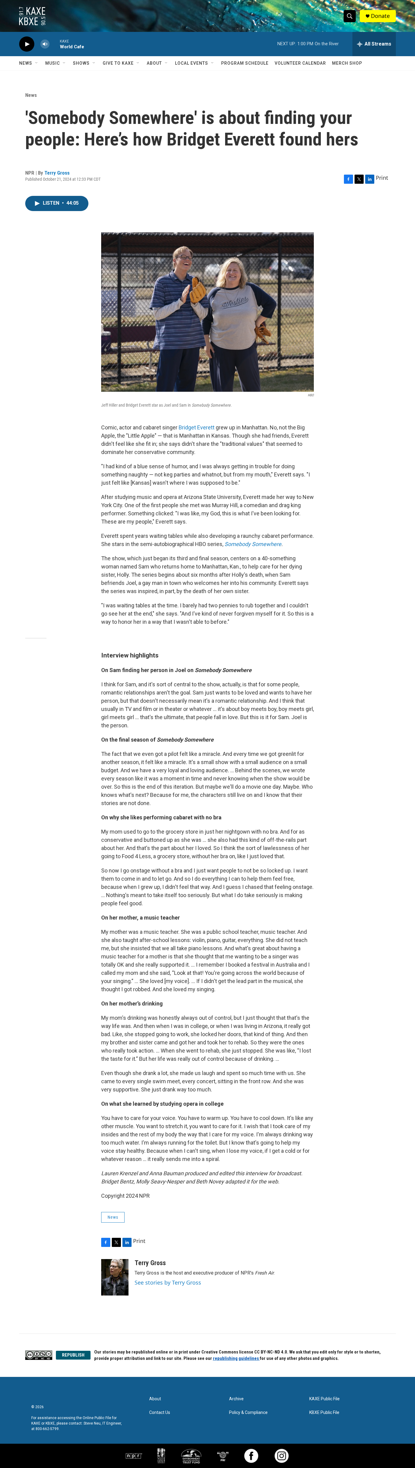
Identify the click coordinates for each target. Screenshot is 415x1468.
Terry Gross (57, 173)
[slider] (55, 44)
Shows (81, 63)
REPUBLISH (73, 1355)
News (25, 63)
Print (382, 177)
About (154, 63)
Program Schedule (245, 63)
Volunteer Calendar (300, 63)
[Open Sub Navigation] (36, 63)
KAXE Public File (324, 1399)
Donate (380, 16)
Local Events (191, 63)
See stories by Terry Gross (168, 1282)
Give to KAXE (118, 63)
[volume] (45, 44)
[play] (27, 44)
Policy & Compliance (248, 1412)
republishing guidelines (236, 1358)
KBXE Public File (324, 1412)
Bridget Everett (196, 427)
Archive (236, 1399)
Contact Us (159, 1412)
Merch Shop (347, 63)
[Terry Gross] (115, 1277)
